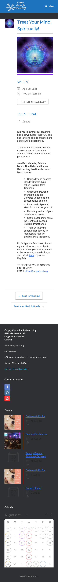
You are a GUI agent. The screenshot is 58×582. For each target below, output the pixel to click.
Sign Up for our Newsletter (16, 369)
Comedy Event (33, 488)
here (31, 255)
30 (36, 528)
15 (50, 542)
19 (29, 549)
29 (29, 528)
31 (43, 528)
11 (22, 542)
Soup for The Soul (29, 295)
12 (29, 542)
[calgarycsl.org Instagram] (7, 393)
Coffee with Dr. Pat (35, 416)
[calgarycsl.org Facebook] (7, 387)
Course (26, 121)
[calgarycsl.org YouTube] (7, 398)
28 (22, 528)
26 (8, 528)
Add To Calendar (35, 102)
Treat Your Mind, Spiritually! (29, 306)
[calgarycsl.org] (16, 6)
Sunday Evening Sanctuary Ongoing (36, 455)
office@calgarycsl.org (36, 271)
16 (8, 549)
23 (8, 556)
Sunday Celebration (36, 434)
